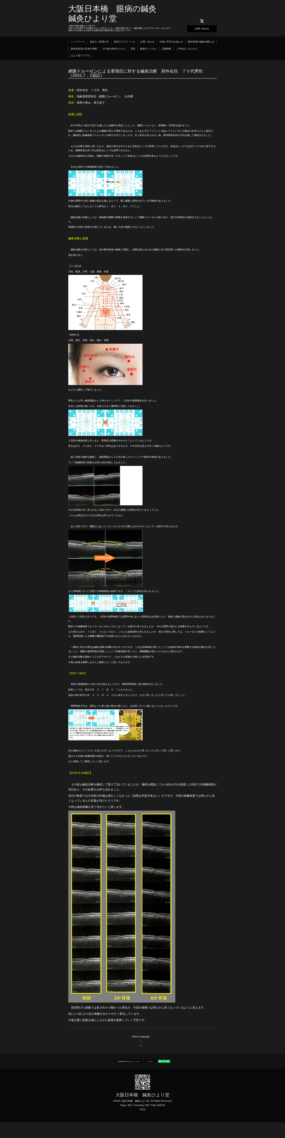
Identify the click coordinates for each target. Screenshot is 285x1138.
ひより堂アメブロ (80, 55)
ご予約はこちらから (186, 48)
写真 (132, 48)
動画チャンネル (148, 48)
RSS (143, 1109)
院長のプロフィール (124, 41)
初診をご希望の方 (99, 41)
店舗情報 (166, 48)
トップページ (78, 41)
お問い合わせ (202, 28)
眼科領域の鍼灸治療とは (201, 41)
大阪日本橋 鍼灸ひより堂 (143, 1094)
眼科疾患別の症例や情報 (84, 48)
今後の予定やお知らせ (171, 41)
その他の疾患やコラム (114, 48)
